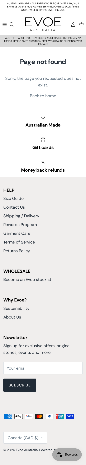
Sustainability (16, 308)
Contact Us (14, 207)
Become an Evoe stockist (27, 279)
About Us (12, 317)
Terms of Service (19, 242)
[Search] (13, 24)
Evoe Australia (27, 450)
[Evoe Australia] (43, 24)
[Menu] (4, 24)
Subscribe (20, 385)
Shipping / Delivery (21, 216)
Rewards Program (20, 224)
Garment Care (16, 233)
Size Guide (13, 198)
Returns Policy (16, 250)
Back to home (43, 95)
